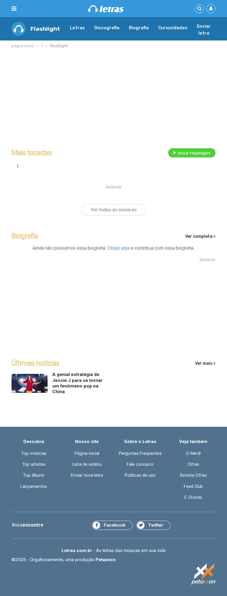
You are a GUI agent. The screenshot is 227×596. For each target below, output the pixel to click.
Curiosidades (172, 27)
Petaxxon (105, 559)
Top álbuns (33, 475)
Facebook (114, 525)
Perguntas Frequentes (140, 453)
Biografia (139, 27)
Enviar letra (204, 30)
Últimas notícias (35, 363)
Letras (77, 27)
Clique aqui (118, 248)
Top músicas (33, 453)
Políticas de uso (140, 475)
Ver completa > (200, 236)
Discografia (106, 27)
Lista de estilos (87, 464)
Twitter (155, 525)
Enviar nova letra (87, 475)
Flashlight (45, 28)
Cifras (193, 464)
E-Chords (193, 497)
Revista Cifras (193, 475)
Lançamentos (33, 486)
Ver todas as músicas (114, 209)
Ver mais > (205, 363)
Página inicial (86, 453)
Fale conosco (140, 464)
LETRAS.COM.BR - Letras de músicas (106, 8)
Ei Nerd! (193, 453)
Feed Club (193, 486)
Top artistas (34, 464)
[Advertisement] (113, 97)
